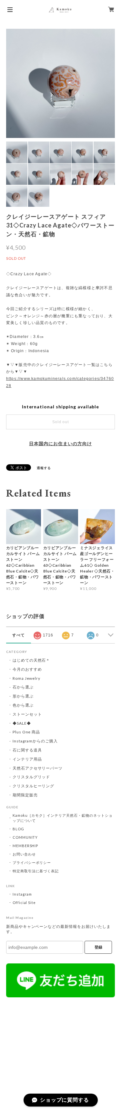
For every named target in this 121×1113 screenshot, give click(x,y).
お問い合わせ (24, 854)
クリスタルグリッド (31, 776)
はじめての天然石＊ (31, 660)
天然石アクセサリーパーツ (38, 768)
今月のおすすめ (27, 669)
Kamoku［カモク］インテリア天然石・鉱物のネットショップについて (63, 818)
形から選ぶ (23, 696)
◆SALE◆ (22, 723)
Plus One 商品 (26, 732)
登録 (98, 947)
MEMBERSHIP (25, 846)
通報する (44, 468)
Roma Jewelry (27, 678)
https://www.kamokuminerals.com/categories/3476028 (60, 382)
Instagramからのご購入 (35, 741)
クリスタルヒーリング (34, 785)
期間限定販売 (25, 795)
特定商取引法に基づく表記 (36, 871)
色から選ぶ (23, 705)
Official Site (24, 902)
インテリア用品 (27, 759)
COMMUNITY (25, 837)
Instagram (22, 894)
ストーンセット (27, 714)
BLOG (18, 829)
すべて (18, 635)
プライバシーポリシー (32, 862)
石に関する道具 (27, 750)
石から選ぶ (23, 687)
